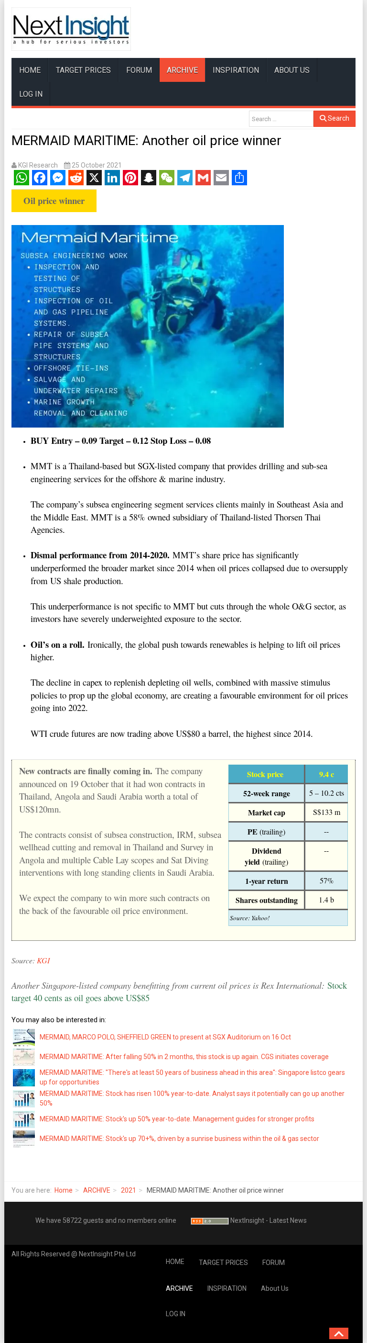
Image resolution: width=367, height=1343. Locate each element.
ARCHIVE (182, 70)
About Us (292, 70)
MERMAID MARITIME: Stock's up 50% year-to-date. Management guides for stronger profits (177, 1119)
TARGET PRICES (83, 70)
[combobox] (281, 119)
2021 (128, 1190)
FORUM (139, 70)
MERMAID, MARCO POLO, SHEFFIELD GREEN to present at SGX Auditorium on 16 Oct (165, 1037)
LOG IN (31, 94)
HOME (30, 70)
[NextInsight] (71, 29)
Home (63, 1190)
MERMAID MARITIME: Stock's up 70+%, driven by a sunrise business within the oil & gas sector (179, 1138)
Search (337, 118)
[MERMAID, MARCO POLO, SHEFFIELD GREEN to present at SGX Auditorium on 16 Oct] (24, 1036)
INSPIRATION (236, 70)
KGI (44, 960)
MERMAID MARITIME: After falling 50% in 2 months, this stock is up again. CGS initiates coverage (184, 1057)
